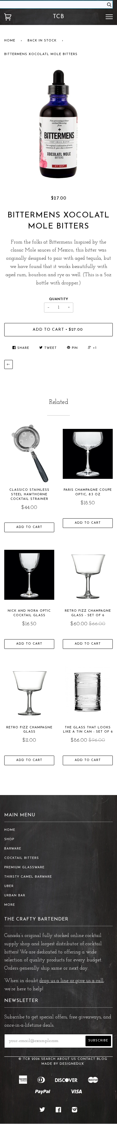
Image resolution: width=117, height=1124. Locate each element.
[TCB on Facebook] (58, 1111)
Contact (86, 1059)
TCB (58, 17)
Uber (9, 886)
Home (9, 40)
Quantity (58, 299)
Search (48, 1059)
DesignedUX (72, 1064)
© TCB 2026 (29, 1059)
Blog (102, 1059)
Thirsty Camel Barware (28, 876)
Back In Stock (42, 40)
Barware (12, 848)
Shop (9, 839)
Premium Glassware (24, 867)
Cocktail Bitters (21, 858)
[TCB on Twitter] (42, 1111)
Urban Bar (14, 895)
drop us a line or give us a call (71, 981)
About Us (66, 1059)
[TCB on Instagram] (75, 1111)
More (9, 905)
